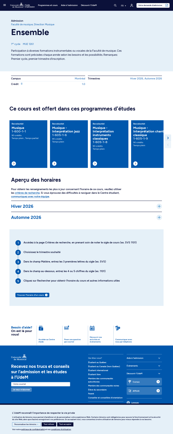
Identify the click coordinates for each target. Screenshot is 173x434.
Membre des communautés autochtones (100, 380)
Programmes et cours (48, 5)
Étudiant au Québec (97, 362)
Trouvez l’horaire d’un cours (30, 295)
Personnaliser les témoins (26, 424)
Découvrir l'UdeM (89, 5)
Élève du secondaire (97, 390)
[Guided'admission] (48, 357)
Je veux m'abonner (21, 389)
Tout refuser (49, 424)
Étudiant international (98, 370)
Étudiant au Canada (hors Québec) (104, 366)
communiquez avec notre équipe (30, 196)
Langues (135, 403)
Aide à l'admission (69, 5)
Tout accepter (65, 424)
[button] (4, 5)
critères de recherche (27, 192)
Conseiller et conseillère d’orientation (105, 398)
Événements (132, 366)
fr (122, 5)
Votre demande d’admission (150, 5)
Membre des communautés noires (103, 385)
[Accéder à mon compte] (131, 5)
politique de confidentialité (33, 429)
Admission (17, 20)
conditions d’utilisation (61, 429)
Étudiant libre (94, 374)
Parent (91, 393)
